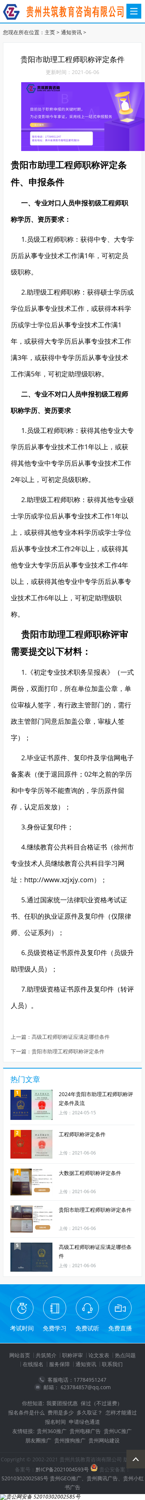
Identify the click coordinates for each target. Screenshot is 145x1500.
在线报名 (33, 1364)
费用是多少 (61, 1412)
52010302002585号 (24, 1478)
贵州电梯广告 (85, 1431)
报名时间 (55, 1421)
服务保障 (59, 1364)
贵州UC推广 (118, 1431)
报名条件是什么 (26, 1412)
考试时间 (22, 1328)
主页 (50, 32)
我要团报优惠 (62, 1403)
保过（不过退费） (101, 1403)
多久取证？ (90, 1412)
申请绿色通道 (84, 1421)
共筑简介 (46, 1355)
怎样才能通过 (121, 1412)
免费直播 (120, 1328)
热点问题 (125, 1355)
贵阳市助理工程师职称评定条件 (68, 1051)
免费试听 (87, 1328)
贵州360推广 (52, 1431)
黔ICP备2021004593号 (62, 1469)
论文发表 (98, 1355)
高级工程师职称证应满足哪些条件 (71, 1037)
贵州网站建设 (104, 1440)
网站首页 (19, 1355)
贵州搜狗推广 (70, 1440)
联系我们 (112, 1364)
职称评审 (72, 1355)
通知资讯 (71, 32)
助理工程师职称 (69, 164)
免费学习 (55, 1328)
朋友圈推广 (38, 1440)
